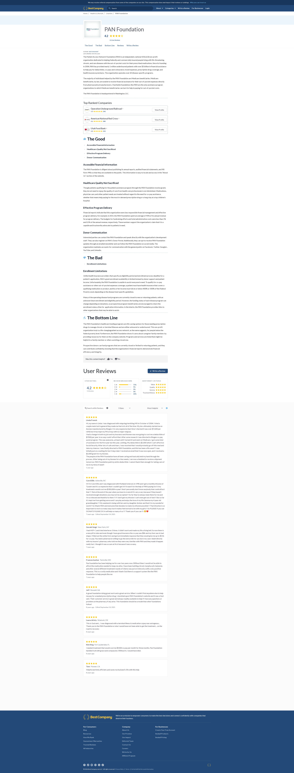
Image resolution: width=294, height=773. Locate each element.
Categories (171, 8)
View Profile (159, 110)
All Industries (88, 748)
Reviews (120, 45)
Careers (125, 748)
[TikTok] (103, 765)
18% (134, 394)
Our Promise (127, 734)
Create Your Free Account (165, 730)
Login (207, 8)
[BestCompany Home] (93, 8)
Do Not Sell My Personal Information (142, 769)
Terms (128, 769)
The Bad (98, 45)
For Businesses (197, 8)
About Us (125, 730)
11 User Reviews (115, 40)
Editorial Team (127, 741)
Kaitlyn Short (94, 51)
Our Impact (126, 737)
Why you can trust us (198, 2)
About (160, 8)
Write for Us (127, 752)
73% (134, 385)
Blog (85, 730)
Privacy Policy (119, 769)
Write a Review (183, 8)
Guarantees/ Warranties (92, 741)
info (108, 380)
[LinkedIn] (99, 765)
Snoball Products (161, 734)
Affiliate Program (128, 756)
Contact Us (126, 745)
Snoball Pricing (161, 737)
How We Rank (88, 737)
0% (134, 389)
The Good (89, 45)
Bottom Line (109, 45)
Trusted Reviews (89, 745)
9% (134, 387)
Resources (87, 734)
